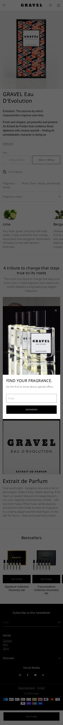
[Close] (55, 310)
